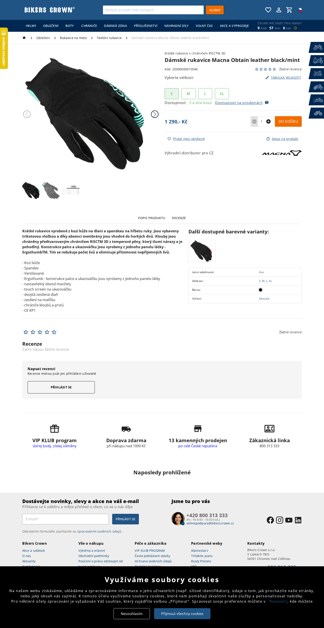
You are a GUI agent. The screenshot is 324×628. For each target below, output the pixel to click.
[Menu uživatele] (279, 10)
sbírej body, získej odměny (54, 446)
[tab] (152, 217)
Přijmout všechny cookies (182, 613)
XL (270, 281)
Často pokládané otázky (152, 556)
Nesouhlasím (132, 613)
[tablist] (162, 217)
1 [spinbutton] (261, 121)
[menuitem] (31, 26)
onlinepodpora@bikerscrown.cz (210, 523)
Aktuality (28, 561)
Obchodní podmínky (93, 556)
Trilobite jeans (202, 556)
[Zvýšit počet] (268, 121)
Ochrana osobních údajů (153, 561)
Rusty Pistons (201, 561)
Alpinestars (199, 550)
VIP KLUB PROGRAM (150, 550)
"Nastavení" (277, 601)
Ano (261, 272)
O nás (26, 556)
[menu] (136, 26)
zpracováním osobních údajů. (99, 531)
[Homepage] (24, 38)
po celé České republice (197, 446)
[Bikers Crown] (49, 10)
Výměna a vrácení (91, 550)
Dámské (264, 298)
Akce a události (33, 550)
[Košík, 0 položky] (289, 10)
